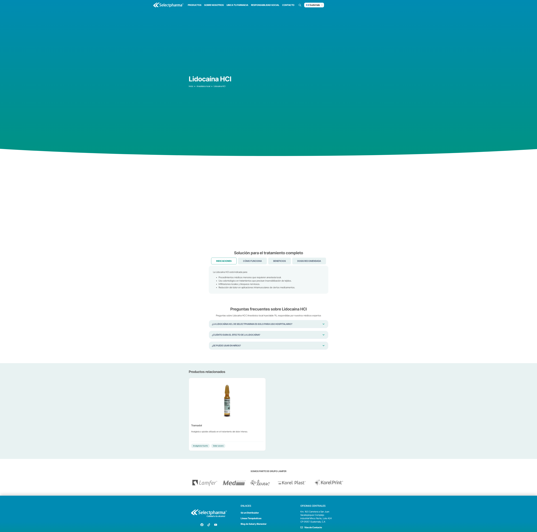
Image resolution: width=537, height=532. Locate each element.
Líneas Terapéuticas (251, 518)
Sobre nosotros (214, 5)
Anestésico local (203, 86)
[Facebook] (202, 525)
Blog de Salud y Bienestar (254, 523)
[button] (268, 324)
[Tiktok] (209, 525)
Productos (194, 5)
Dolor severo (218, 446)
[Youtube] (216, 525)
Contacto (288, 5)
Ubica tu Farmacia (237, 5)
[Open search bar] (300, 5)
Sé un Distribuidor (250, 512)
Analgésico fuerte (200, 446)
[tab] (224, 261)
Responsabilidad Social (265, 5)
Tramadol (196, 425)
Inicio (191, 86)
